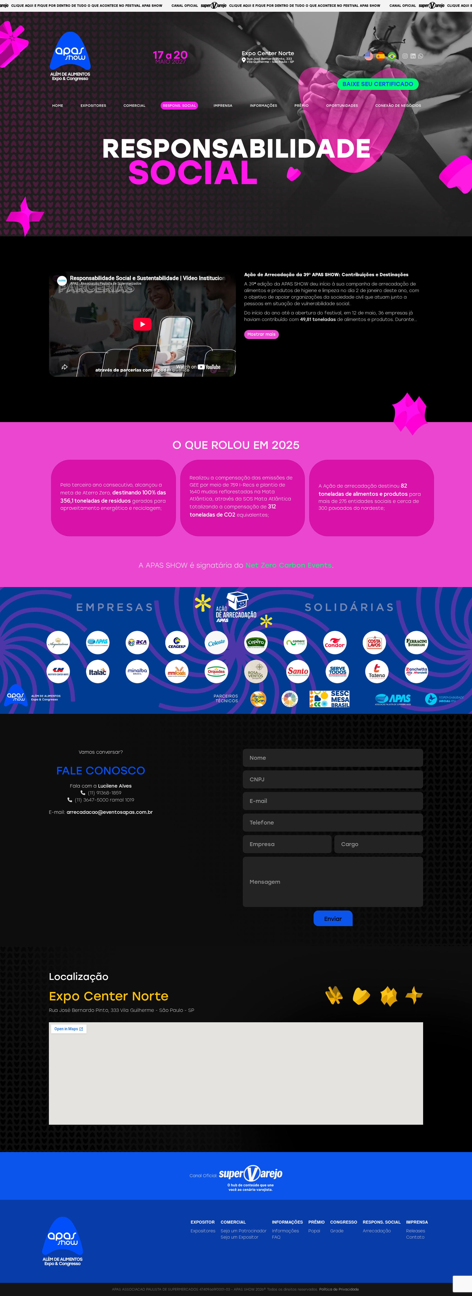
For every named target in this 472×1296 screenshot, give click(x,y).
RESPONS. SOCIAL (179, 106)
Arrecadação (377, 1231)
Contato (415, 1237)
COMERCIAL (134, 106)
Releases (415, 1231)
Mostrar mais (261, 334)
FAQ (276, 1237)
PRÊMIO (301, 106)
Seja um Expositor (239, 1237)
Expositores (203, 1231)
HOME (57, 106)
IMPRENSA (223, 106)
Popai (314, 1231)
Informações (285, 1231)
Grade (337, 1231)
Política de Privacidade (339, 1289)
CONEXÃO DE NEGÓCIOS (398, 106)
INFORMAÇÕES (263, 106)
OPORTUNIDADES (342, 106)
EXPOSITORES (93, 106)
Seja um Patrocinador (244, 1231)
